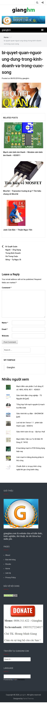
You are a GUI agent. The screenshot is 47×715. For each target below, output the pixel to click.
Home (6, 37)
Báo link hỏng (10, 560)
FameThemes (28, 699)
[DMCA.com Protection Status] (11, 595)
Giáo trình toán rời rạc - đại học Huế (30, 432)
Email (5, 329)
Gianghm (11, 367)
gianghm (6, 30)
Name (5, 323)
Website (5, 336)
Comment (6, 288)
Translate (21, 680)
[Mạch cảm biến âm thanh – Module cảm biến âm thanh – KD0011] (23, 135)
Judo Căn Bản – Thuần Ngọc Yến (17, 230)
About (7, 555)
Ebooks (8, 564)
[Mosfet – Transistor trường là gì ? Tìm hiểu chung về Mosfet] (23, 174)
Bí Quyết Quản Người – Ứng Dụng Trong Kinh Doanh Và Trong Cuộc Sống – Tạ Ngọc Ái (13, 253)
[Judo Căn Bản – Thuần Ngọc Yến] (16, 213)
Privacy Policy (10, 577)
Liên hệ (8, 573)
